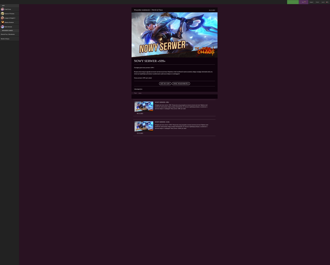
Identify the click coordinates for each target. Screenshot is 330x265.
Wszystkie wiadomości (142, 10)
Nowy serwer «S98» (162, 102)
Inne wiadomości (181, 83)
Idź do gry (165, 83)
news (140, 93)
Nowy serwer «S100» (162, 122)
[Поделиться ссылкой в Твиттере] (159, 89)
